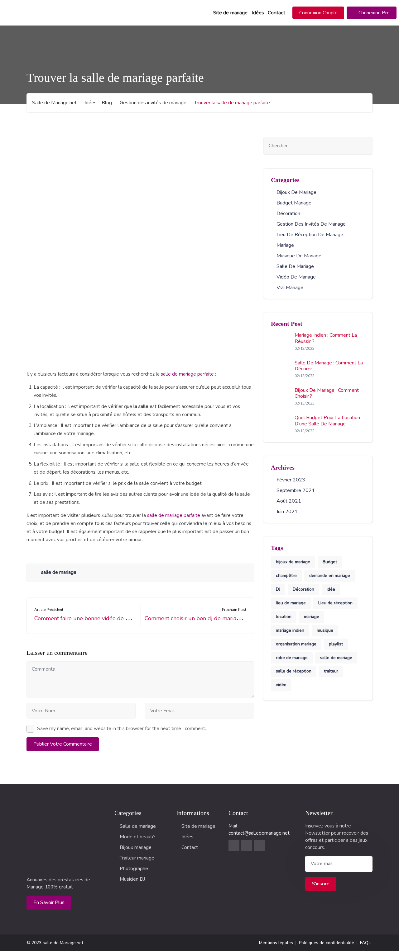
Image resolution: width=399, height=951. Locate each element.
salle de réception (293, 671)
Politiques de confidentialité (326, 943)
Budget (330, 562)
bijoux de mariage (293, 562)
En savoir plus (49, 902)
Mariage (285, 245)
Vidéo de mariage (296, 277)
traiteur (331, 671)
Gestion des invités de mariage (311, 224)
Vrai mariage (289, 287)
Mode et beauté (137, 836)
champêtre (286, 576)
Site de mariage (230, 12)
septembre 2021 (295, 490)
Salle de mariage (295, 266)
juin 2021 (287, 511)
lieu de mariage (291, 603)
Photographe (134, 868)
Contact (276, 12)
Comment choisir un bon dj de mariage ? (196, 618)
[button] (318, 13)
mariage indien (290, 630)
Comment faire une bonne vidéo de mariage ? (92, 618)
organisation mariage (296, 644)
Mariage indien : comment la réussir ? (326, 338)
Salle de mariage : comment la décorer (329, 365)
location (283, 617)
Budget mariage (293, 202)
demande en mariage (329, 576)
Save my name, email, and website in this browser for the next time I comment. (121, 728)
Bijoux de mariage (296, 192)
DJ (278, 589)
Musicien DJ (132, 879)
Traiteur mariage (137, 858)
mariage (311, 617)
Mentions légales (276, 943)
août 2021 (288, 501)
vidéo (281, 685)
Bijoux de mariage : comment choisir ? (327, 393)
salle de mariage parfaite (187, 374)
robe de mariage (292, 658)
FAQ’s (366, 943)
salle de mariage (58, 572)
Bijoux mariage (135, 847)
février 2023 (290, 479)
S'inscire (320, 883)
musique (325, 630)
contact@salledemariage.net (259, 833)
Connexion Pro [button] (373, 12)
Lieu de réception (335, 603)
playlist (336, 644)
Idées (258, 12)
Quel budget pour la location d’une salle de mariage (327, 420)
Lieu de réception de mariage (309, 234)
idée (331, 589)
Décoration (288, 213)
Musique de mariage (298, 255)
